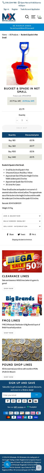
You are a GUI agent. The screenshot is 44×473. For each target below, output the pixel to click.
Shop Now (8, 377)
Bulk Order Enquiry (15, 221)
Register (15, 9)
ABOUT (5, 442)
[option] (22, 27)
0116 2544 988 (10, 2)
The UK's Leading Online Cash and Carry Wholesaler (20, 426)
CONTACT (6, 449)
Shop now (8, 288)
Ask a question (12, 216)
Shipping (15, 240)
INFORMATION (9, 435)
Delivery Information (16, 226)
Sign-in (6, 9)
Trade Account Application (30, 9)
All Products (13, 34)
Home (4, 34)
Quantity (22, 115)
